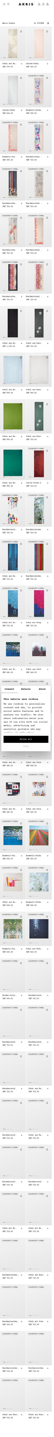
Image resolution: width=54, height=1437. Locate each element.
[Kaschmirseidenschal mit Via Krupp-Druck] (39, 1022)
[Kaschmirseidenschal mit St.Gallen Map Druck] (13, 1068)
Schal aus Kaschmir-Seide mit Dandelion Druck (34, 343)
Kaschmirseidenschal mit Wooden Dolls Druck (9, 529)
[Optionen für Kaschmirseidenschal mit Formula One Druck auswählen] (47, 995)
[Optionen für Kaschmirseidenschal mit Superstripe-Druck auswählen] (21, 1321)
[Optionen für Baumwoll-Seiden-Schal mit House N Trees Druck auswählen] (47, 902)
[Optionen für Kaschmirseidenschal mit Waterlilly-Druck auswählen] (21, 1182)
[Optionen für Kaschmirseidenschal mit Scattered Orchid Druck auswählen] (21, 1368)
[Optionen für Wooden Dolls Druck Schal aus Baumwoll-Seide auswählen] (21, 995)
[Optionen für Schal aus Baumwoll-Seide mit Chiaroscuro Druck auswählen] (21, 64)
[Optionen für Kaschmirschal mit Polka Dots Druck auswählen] (47, 203)
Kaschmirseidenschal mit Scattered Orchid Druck (9, 1368)
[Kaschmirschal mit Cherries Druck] (39, 230)
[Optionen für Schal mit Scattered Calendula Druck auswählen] (47, 1321)
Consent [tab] (9, 689)
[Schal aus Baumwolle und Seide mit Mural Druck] (13, 882)
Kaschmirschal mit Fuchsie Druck (9, 203)
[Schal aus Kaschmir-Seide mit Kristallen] (13, 323)
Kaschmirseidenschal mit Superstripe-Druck (9, 1322)
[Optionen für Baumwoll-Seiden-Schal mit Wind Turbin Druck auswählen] (47, 855)
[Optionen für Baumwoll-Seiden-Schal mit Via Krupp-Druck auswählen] (21, 949)
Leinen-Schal (32, 64)
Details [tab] (26, 689)
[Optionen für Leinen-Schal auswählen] (47, 64)
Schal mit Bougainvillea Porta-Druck (9, 623)
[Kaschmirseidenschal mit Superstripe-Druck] (13, 1301)
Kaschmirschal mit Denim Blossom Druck (34, 157)
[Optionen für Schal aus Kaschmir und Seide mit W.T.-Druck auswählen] (47, 1135)
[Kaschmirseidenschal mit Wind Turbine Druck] (39, 556)
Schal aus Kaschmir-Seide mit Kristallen (9, 343)
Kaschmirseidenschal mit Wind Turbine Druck (34, 576)
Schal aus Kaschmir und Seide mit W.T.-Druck (34, 1135)
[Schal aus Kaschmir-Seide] (13, 369)
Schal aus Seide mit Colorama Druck (9, 809)
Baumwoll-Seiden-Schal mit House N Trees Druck (34, 902)
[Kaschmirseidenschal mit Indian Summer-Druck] (39, 1348)
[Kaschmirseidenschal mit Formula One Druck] (39, 975)
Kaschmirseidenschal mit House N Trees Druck (34, 529)
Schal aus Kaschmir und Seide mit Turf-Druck (9, 1415)
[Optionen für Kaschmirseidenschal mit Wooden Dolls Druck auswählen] (21, 529)
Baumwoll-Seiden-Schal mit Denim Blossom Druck (34, 110)
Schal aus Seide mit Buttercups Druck (34, 762)
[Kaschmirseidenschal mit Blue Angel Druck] (13, 1115)
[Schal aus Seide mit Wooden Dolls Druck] (39, 789)
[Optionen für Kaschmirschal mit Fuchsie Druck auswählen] (21, 203)
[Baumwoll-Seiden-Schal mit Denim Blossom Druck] (39, 90)
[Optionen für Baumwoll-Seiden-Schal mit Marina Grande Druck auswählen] (21, 855)
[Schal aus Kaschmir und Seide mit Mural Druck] (39, 1255)
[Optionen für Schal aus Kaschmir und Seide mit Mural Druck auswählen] (47, 1275)
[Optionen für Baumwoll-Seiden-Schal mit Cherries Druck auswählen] (21, 157)
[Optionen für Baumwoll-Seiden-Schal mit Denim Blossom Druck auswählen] (47, 110)
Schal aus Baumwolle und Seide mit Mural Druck (9, 902)
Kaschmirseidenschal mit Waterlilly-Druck (9, 1182)
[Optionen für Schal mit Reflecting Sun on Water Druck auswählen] (47, 949)
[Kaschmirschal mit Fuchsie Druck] (13, 183)
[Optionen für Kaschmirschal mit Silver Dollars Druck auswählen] (21, 296)
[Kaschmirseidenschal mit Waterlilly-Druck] (13, 1162)
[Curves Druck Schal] (39, 463)
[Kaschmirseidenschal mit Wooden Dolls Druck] (13, 509)
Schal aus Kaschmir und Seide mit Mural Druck (34, 1275)
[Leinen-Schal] (39, 43)
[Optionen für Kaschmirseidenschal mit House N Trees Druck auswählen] (47, 529)
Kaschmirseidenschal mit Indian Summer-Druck (34, 1368)
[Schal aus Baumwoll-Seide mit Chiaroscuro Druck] (13, 43)
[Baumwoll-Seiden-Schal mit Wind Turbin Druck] (39, 835)
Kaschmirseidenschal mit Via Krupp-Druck (34, 1042)
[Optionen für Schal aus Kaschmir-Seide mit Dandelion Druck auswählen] (47, 343)
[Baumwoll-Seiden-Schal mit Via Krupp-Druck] (13, 929)
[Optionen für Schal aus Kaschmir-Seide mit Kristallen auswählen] (21, 343)
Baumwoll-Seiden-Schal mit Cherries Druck (9, 157)
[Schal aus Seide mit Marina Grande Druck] (13, 649)
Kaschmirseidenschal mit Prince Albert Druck (9, 1042)
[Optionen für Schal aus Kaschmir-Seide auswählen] (21, 390)
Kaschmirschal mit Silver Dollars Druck (9, 297)
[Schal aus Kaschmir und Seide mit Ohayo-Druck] (39, 1068)
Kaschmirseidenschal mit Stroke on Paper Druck (9, 1275)
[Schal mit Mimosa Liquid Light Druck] (13, 1208)
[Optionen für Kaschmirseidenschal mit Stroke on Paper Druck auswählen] (21, 1275)
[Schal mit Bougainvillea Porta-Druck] (13, 602)
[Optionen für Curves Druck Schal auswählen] (47, 483)
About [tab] (42, 689)
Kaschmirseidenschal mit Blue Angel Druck (9, 1135)
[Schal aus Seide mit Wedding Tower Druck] (39, 649)
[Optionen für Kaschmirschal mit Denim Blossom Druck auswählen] (47, 157)
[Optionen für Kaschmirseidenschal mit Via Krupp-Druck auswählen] (47, 1042)
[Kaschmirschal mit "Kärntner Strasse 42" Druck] (13, 230)
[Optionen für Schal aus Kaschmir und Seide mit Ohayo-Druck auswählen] (47, 1089)
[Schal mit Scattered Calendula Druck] (39, 1301)
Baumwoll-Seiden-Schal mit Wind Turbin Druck (34, 856)
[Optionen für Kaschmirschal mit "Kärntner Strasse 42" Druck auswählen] (21, 250)
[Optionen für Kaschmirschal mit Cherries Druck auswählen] (47, 250)
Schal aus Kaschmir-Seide (9, 390)
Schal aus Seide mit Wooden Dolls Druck (34, 809)
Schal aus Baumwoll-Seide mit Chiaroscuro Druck (9, 64)
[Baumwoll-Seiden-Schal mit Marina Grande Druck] (13, 835)
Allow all (26, 739)
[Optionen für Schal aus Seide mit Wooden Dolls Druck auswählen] (47, 809)
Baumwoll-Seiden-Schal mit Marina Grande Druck (9, 856)
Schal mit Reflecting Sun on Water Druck (34, 949)
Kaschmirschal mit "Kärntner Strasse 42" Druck (9, 250)
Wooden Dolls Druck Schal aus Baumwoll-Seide (9, 995)
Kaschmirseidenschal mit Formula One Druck (34, 995)
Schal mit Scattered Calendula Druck (34, 1322)
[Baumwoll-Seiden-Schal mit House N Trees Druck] (39, 882)
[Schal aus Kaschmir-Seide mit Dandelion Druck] (39, 323)
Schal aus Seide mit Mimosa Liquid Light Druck (9, 762)
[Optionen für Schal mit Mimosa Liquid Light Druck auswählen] (21, 1228)
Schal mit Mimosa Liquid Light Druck (9, 1228)
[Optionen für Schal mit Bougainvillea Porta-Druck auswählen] (21, 623)
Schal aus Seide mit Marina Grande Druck (9, 669)
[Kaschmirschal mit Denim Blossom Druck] (39, 137)
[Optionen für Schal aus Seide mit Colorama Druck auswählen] (21, 809)
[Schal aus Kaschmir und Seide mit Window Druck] (13, 556)
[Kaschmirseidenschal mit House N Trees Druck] (39, 509)
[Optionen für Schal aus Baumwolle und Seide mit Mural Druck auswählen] (21, 902)
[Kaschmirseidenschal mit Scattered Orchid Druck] (13, 1348)
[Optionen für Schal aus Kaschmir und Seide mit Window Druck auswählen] (21, 576)
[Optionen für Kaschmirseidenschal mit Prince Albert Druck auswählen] (21, 1042)
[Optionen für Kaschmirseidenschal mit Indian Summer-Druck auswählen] (47, 1368)
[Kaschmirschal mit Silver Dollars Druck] (13, 276)
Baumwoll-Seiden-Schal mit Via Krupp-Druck (9, 949)
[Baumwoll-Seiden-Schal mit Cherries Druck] (13, 137)
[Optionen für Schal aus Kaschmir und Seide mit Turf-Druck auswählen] (21, 1415)
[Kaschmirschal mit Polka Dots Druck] (39, 183)
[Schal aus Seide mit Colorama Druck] (13, 789)
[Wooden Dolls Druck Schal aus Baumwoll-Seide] (13, 975)
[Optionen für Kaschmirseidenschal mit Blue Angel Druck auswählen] (21, 1135)
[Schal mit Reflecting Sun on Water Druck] (39, 929)
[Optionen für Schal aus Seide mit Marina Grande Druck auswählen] (21, 669)
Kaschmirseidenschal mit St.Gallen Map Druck (9, 1089)
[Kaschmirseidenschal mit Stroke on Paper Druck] (13, 1255)
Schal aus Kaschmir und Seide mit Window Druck (9, 576)
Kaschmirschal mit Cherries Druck (34, 250)
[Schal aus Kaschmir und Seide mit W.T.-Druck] (39, 1115)
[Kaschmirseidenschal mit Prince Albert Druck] (13, 1022)
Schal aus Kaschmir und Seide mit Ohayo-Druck (34, 1089)
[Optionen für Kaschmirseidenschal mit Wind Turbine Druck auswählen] (47, 576)
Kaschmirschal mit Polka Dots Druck (34, 203)
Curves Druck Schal (34, 483)
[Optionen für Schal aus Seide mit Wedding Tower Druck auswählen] (47, 669)
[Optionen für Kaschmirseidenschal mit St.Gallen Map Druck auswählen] (21, 1089)
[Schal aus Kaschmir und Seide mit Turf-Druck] (13, 1394)
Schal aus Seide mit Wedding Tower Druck (34, 669)
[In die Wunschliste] (21, 31)
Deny (26, 746)
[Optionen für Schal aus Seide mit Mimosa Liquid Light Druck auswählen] (21, 762)
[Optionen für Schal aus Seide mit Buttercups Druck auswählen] (47, 762)
